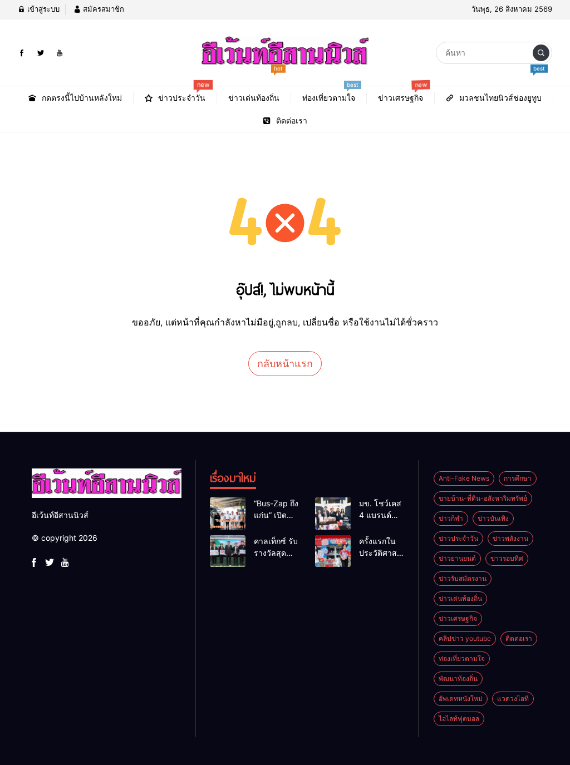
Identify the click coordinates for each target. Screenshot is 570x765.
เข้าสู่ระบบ (42, 8)
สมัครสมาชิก (102, 8)
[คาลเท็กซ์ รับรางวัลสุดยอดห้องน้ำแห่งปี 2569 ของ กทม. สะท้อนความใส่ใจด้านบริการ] (227, 551)
